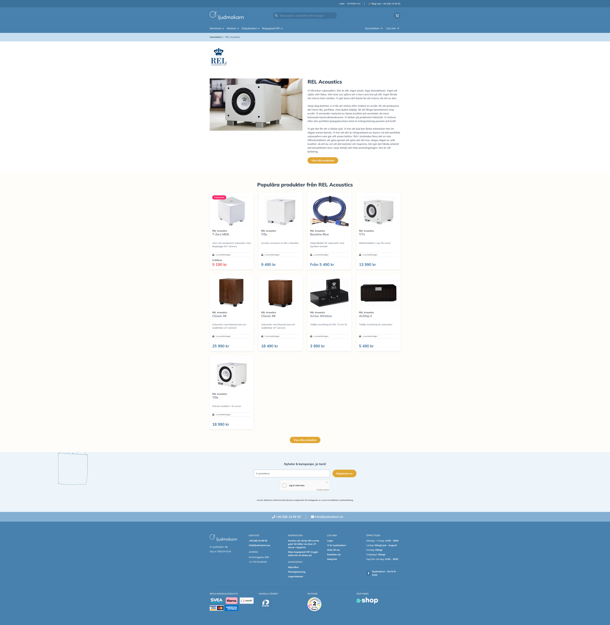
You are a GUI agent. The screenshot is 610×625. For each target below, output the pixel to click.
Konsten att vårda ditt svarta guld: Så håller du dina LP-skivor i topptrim (303, 544)
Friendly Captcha (323, 490)
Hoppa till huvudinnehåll (303, 4)
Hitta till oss (333, 549)
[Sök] (276, 15)
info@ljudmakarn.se (329, 517)
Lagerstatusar (295, 576)
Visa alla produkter (322, 160)
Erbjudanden (249, 28)
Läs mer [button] (391, 28)
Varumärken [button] (372, 28)
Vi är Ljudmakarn (336, 545)
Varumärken (216, 37)
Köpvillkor (293, 567)
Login (342, 3)
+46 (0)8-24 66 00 (391, 3)
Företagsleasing (296, 571)
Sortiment (215, 28)
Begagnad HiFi (271, 28)
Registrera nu (344, 473)
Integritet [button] (332, 559)
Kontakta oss (353, 3)
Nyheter (231, 28)
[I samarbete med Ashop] (367, 600)
